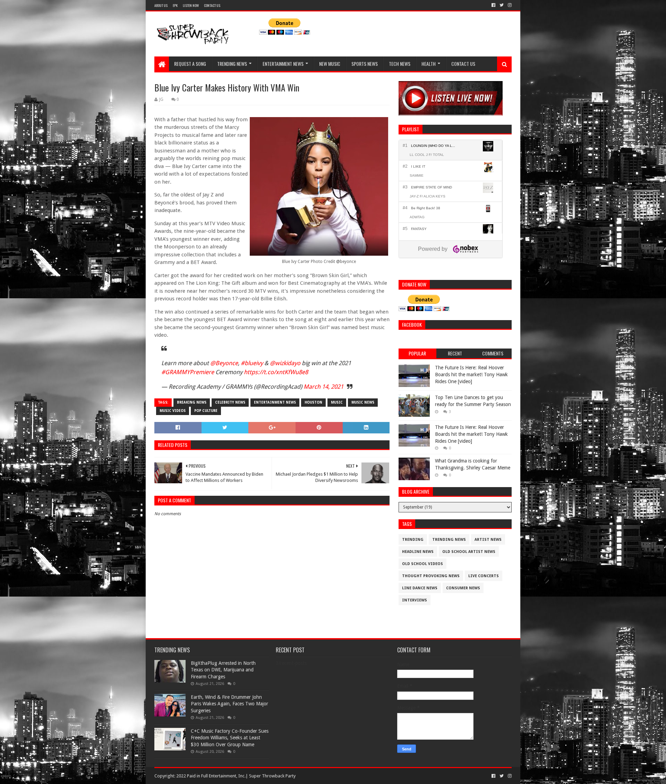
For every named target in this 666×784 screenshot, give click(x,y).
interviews (414, 600)
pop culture (205, 411)
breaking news (191, 402)
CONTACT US (212, 5)
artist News (488, 539)
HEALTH (428, 63)
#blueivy (252, 363)
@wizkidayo (285, 363)
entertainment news (275, 402)
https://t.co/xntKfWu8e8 (276, 372)
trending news (449, 539)
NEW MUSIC (329, 63)
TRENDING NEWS (232, 63)
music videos (173, 411)
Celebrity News (230, 402)
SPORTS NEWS (364, 63)
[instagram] (509, 5)
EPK (175, 5)
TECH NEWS (399, 63)
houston (313, 402)
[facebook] (493, 5)
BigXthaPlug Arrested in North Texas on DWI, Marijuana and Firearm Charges (223, 669)
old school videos (422, 564)
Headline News (418, 551)
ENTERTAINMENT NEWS (283, 63)
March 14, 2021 (323, 386)
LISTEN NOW (191, 5)
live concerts (483, 576)
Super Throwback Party (272, 775)
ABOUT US (161, 5)
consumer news (463, 588)
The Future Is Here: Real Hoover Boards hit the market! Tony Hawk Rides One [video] (471, 374)
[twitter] (501, 5)
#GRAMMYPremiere (187, 372)
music (337, 402)
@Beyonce (224, 363)
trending (413, 539)
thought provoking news (431, 576)
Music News (362, 402)
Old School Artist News (468, 551)
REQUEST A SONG (190, 63)
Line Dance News (419, 588)
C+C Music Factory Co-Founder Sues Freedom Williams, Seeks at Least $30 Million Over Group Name (229, 737)
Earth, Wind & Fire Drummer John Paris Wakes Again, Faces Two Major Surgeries (229, 703)
